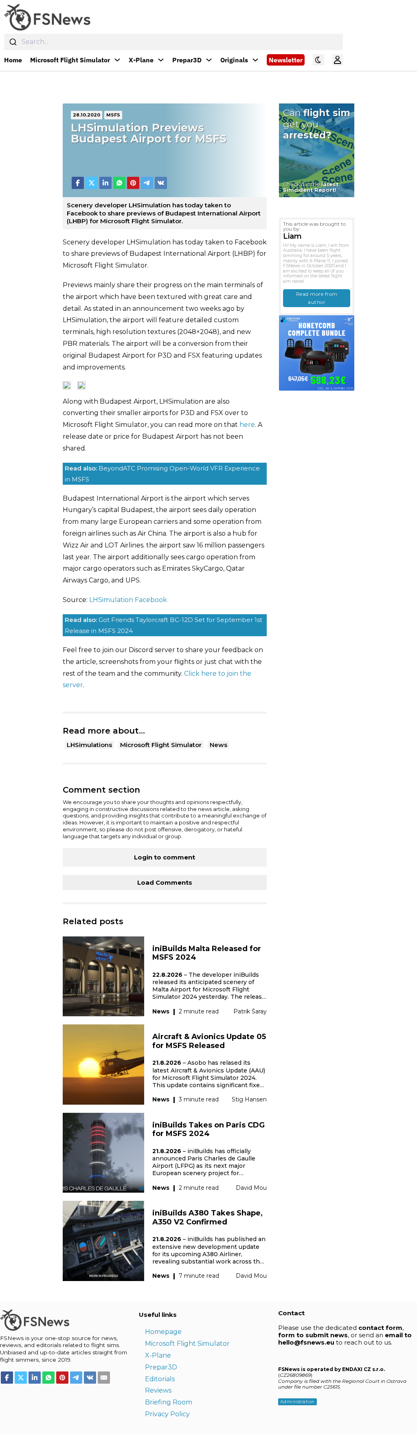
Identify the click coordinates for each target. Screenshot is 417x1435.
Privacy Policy (167, 1414)
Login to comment (164, 857)
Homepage (163, 1332)
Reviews (158, 1390)
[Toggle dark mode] (318, 60)
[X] (92, 183)
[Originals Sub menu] (255, 60)
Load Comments (164, 882)
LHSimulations (89, 745)
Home (13, 60)
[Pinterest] (133, 183)
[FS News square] (316, 352)
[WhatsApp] (119, 183)
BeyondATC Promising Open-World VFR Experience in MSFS (162, 473)
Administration (297, 1401)
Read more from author (317, 298)
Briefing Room (168, 1402)
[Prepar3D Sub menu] (209, 60)
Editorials (160, 1379)
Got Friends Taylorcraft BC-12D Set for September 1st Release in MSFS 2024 (163, 625)
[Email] (104, 1377)
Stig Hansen (249, 1099)
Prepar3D (187, 60)
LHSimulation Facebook (128, 600)
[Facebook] (78, 183)
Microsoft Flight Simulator (70, 60)
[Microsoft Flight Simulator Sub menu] (117, 60)
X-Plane (141, 60)
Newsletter (286, 60)
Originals (234, 60)
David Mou (251, 1187)
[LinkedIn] (105, 183)
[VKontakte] (161, 183)
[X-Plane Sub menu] (161, 60)
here (247, 425)
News (218, 745)
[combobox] (173, 42)
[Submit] (13, 42)
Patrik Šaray (250, 1011)
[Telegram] (147, 183)
